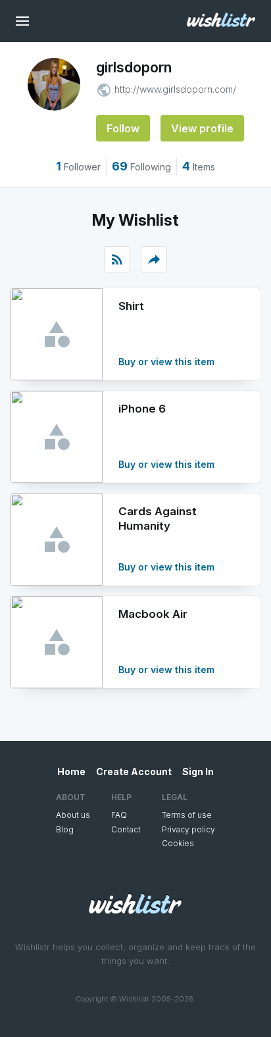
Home (71, 771)
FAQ (119, 815)
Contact (126, 829)
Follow (123, 128)
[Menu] (22, 21)
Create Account (134, 771)
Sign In (198, 771)
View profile (202, 128)
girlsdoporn (134, 67)
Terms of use (187, 815)
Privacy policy (188, 829)
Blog (65, 829)
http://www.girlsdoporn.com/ (175, 89)
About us (73, 815)
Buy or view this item (166, 361)
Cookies (178, 843)
